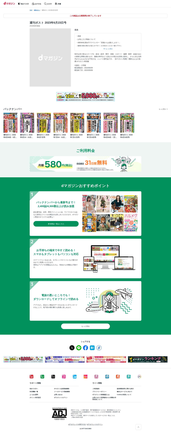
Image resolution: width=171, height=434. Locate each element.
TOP (31, 10)
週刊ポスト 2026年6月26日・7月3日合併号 (110, 136)
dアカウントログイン (60, 397)
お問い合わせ (58, 394)
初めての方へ (34, 388)
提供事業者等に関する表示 (125, 388)
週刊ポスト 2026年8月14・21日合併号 (26, 136)
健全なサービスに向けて (124, 391)
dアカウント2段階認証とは (100, 394)
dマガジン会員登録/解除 (61, 388)
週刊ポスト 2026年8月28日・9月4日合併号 (9, 136)
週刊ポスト (37, 10)
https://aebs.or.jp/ (77, 417)
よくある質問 (34, 394)
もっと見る (162, 109)
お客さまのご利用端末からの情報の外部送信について (104, 398)
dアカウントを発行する (77, 424)
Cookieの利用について (124, 394)
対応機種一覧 (34, 391)
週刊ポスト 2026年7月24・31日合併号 (60, 136)
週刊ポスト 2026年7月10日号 (93, 136)
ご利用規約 (95, 388)
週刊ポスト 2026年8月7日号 (43, 136)
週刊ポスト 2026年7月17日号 (76, 136)
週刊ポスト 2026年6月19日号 (126, 136)
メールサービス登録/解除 (62, 391)
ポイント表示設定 (35, 397)
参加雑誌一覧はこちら (56, 224)
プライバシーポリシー (99, 391)
